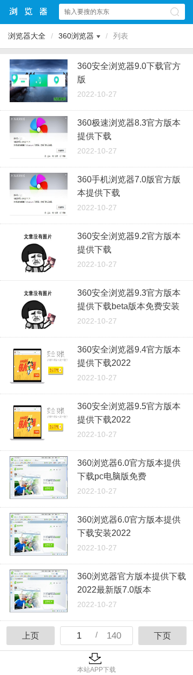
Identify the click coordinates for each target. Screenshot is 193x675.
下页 (162, 635)
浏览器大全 (29, 11)
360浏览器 (76, 36)
